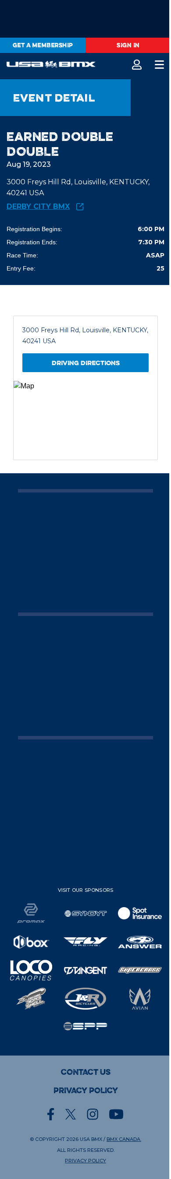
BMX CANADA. (124, 1139)
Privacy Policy (85, 1090)
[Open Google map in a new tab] (85, 420)
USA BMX (91, 1139)
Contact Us (85, 1072)
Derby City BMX (38, 207)
